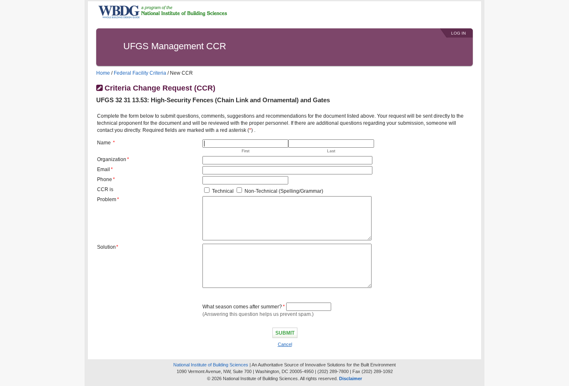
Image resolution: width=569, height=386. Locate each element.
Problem (106, 199)
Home (103, 73)
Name (104, 143)
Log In (458, 33)
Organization (111, 159)
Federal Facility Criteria (140, 73)
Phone (104, 179)
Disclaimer (350, 378)
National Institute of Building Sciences (210, 364)
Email (103, 169)
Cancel (285, 344)
